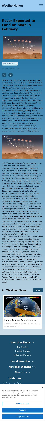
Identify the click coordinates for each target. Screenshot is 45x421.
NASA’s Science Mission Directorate (17, 193)
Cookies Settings (22, 403)
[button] (22, 342)
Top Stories (22, 347)
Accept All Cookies (22, 417)
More (38, 290)
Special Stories (22, 351)
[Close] (42, 387)
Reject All (22, 410)
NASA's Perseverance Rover (14, 83)
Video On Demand (23, 355)
